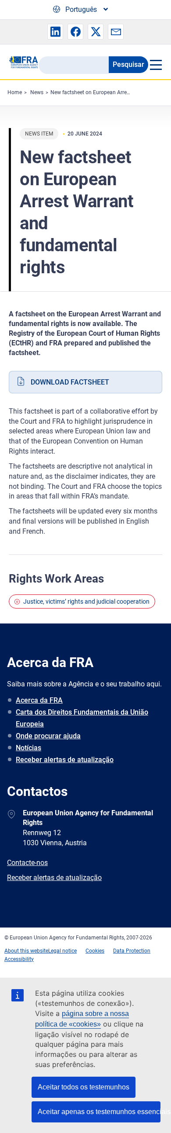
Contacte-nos (27, 862)
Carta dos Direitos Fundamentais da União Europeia (82, 718)
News (36, 92)
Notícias (28, 748)
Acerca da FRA (39, 700)
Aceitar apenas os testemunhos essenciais (99, 1111)
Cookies (95, 951)
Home (14, 92)
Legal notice (62, 951)
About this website (26, 951)
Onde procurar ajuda (48, 736)
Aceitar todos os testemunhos (83, 1087)
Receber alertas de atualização (65, 759)
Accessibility (19, 959)
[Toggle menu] (155, 64)
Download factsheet (70, 382)
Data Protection (131, 951)
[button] (55, 32)
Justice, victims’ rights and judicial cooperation (86, 601)
